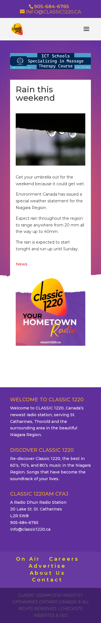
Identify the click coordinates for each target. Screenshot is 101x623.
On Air (28, 559)
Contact (47, 580)
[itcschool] (50, 67)
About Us (47, 573)
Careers (64, 559)
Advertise (47, 566)
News (21, 264)
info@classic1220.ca (30, 529)
